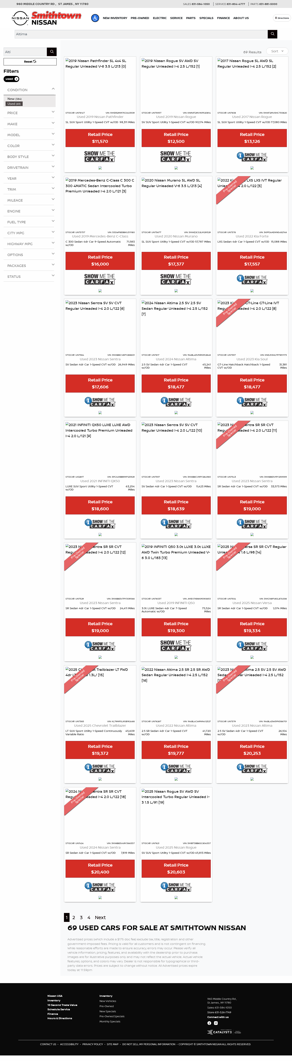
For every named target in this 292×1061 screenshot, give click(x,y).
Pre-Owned (107, 1006)
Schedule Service (58, 1009)
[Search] (272, 34)
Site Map (113, 1044)
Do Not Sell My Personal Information (149, 1044)
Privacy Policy (92, 1044)
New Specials (108, 1011)
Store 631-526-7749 (219, 1012)
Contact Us (48, 1044)
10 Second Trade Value (62, 1005)
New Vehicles (108, 1001)
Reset (28, 61)
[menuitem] (31, 98)
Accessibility (69, 1044)
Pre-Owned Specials (112, 1016)
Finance (52, 1013)
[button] (95, 18)
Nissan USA (54, 995)
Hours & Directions (59, 1018)
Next (100, 917)
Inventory (53, 1000)
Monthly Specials (110, 1021)
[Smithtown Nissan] (46, 17)
